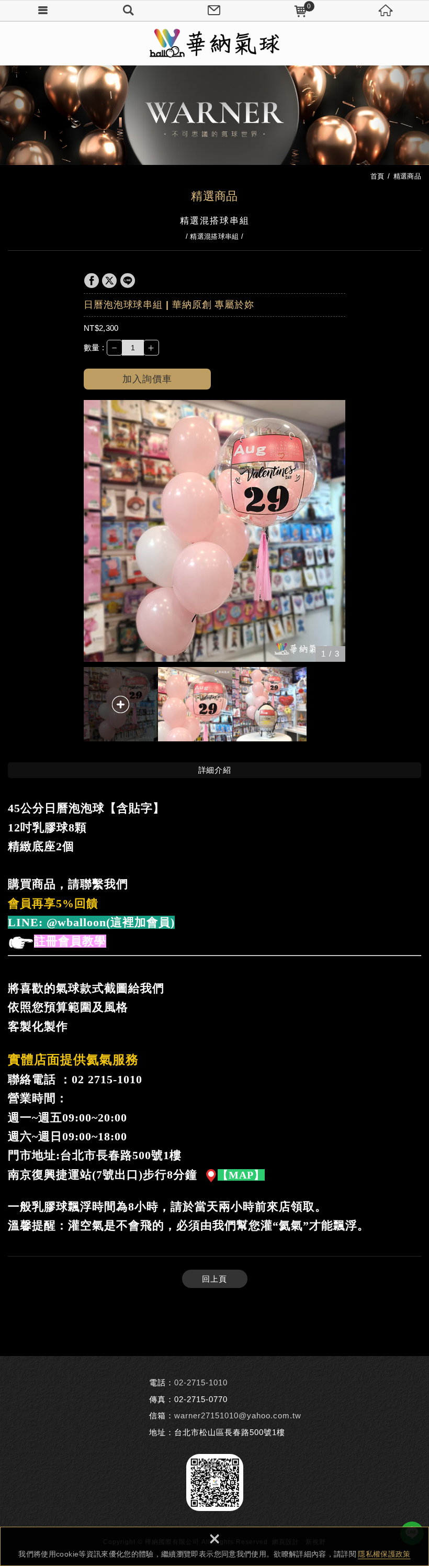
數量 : (94, 347)
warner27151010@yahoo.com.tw (237, 1415)
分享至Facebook (91, 280)
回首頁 (386, 10)
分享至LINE (128, 280)
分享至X (109, 280)
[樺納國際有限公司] (214, 43)
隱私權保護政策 (384, 1554)
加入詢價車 (147, 379)
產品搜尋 (129, 10)
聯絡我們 (214, 10)
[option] (214, 531)
